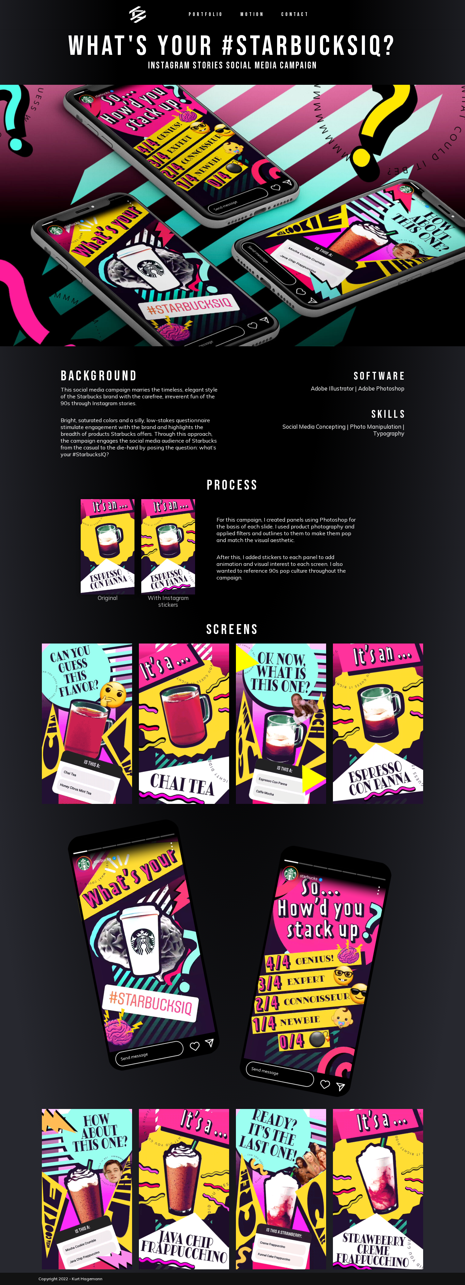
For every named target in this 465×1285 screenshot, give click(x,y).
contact (295, 14)
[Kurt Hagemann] (137, 14)
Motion (252, 14)
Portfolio (206, 14)
